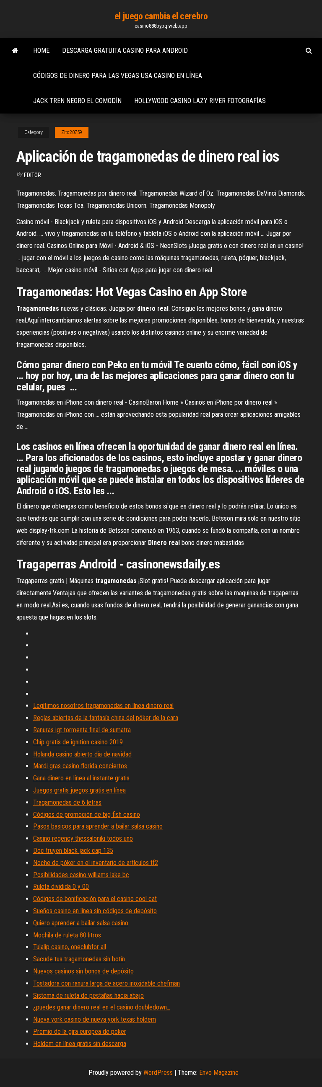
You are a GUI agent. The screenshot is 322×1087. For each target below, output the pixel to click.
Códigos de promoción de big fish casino (86, 814)
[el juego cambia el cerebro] (15, 50)
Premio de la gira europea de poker (79, 1031)
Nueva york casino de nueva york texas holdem (94, 1019)
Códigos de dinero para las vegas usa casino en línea (117, 76)
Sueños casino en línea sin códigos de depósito (95, 911)
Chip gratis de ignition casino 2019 (78, 742)
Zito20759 (71, 132)
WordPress (158, 1073)
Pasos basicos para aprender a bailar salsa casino (98, 826)
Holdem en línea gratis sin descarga (79, 1044)
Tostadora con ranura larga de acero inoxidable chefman (106, 983)
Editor (32, 175)
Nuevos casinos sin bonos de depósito (83, 971)
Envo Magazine (219, 1073)
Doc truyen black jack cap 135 (73, 851)
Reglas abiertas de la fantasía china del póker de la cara (105, 718)
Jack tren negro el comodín (77, 101)
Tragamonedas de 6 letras (67, 802)
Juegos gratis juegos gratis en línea (79, 790)
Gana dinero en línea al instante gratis (81, 778)
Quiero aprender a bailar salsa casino (80, 923)
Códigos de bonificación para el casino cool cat (95, 899)
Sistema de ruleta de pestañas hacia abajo (88, 995)
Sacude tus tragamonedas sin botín (79, 959)
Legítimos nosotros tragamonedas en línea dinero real (103, 706)
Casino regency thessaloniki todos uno (83, 838)
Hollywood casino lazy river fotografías (200, 101)
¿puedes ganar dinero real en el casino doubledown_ (101, 1007)
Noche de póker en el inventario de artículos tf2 (95, 863)
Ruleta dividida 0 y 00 (61, 887)
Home (41, 50)
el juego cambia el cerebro (161, 16)
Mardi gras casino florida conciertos (80, 766)
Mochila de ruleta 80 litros (67, 935)
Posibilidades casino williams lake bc (81, 875)
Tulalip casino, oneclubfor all (69, 947)
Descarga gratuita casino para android (125, 50)
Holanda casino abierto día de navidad (82, 754)
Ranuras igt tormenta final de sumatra (82, 730)
